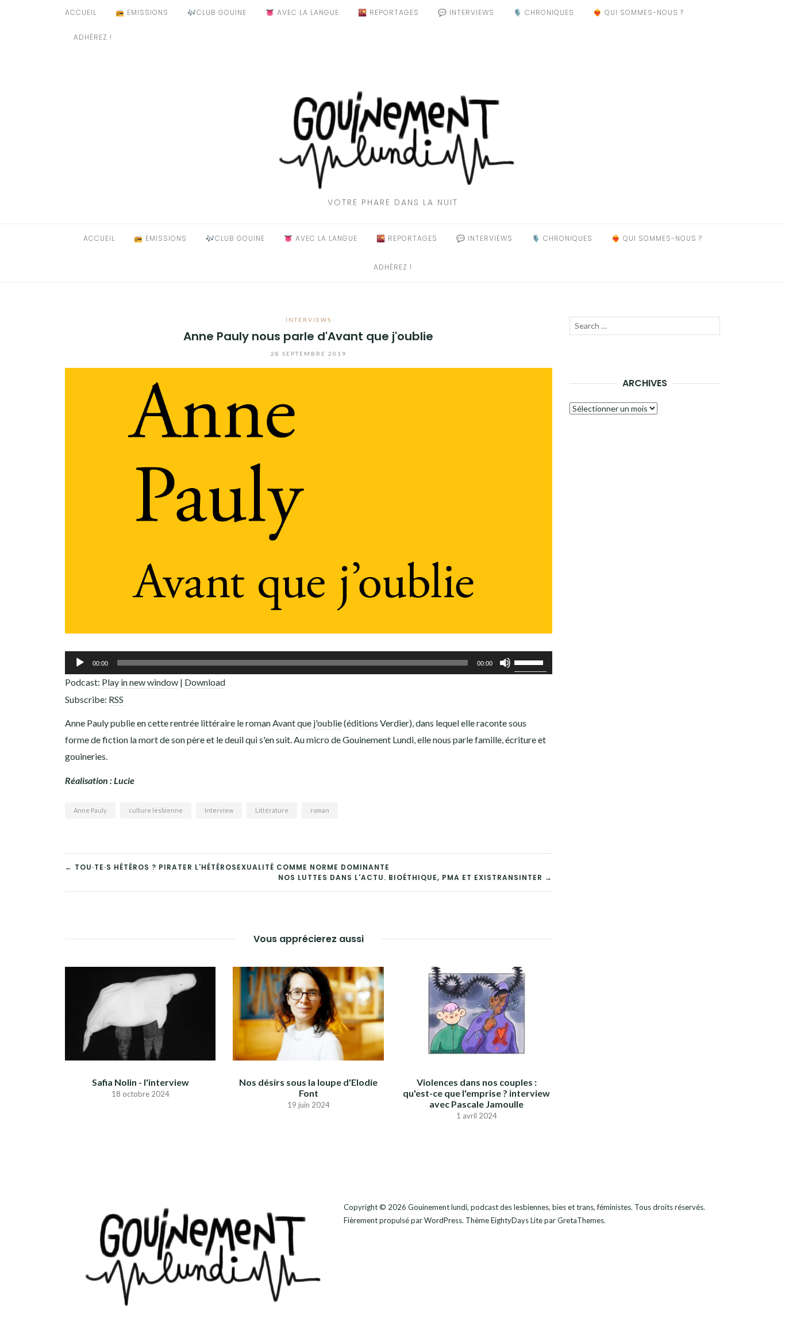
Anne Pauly (90, 810)
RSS (116, 699)
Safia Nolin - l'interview (140, 1082)
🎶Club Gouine (217, 12)
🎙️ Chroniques (543, 12)
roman (319, 810)
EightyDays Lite (516, 1220)
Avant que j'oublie (307, 722)
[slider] (530, 661)
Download (204, 682)
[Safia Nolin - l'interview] (140, 1011)
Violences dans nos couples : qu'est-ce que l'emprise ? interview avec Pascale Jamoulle (476, 1093)
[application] (308, 662)
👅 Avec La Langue (302, 12)
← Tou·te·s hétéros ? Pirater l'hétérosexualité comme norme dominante (227, 867)
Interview (219, 810)
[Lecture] (80, 662)
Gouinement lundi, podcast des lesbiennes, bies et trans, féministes (519, 1207)
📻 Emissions (142, 12)
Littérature (271, 810)
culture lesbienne (156, 810)
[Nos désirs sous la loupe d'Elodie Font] (308, 1011)
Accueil (81, 12)
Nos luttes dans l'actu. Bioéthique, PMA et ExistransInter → (415, 877)
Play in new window (140, 682)
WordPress (443, 1220)
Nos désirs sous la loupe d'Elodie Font (308, 1087)
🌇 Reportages (388, 12)
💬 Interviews (466, 12)
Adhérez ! (93, 37)
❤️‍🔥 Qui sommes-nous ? (638, 12)
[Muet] (505, 662)
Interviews (309, 319)
